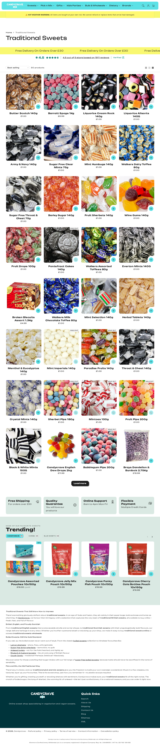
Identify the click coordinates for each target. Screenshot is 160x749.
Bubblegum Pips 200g (98, 467)
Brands (126, 5)
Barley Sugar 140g (61, 215)
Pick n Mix (46, 5)
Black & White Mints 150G (23, 469)
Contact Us (87, 710)
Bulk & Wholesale (95, 5)
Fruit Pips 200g (136, 419)
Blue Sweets (51, 536)
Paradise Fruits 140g (99, 368)
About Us (86, 703)
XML (83, 722)
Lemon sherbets (18, 645)
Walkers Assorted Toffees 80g (99, 268)
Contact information (88, 731)
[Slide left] (148, 537)
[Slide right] (152, 537)
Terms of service (68, 731)
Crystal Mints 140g (23, 419)
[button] (143, 5)
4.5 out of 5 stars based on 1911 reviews (86, 57)
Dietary (113, 5)
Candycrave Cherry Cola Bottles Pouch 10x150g (136, 584)
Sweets (31, 5)
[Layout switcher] (146, 68)
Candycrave (15, 536)
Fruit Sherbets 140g (99, 215)
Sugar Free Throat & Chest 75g (23, 217)
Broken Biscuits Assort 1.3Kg (23, 319)
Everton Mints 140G (136, 266)
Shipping (85, 706)
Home (9, 32)
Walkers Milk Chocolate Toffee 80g (61, 319)
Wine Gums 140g (136, 215)
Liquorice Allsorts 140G (136, 115)
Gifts (59, 5)
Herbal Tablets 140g (136, 317)
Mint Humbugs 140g (99, 164)
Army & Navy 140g (24, 164)
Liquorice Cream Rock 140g (98, 115)
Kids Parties (74, 5)
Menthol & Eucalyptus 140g (23, 370)
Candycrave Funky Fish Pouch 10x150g (99, 583)
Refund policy (34, 731)
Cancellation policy (110, 731)
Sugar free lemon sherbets (23, 648)
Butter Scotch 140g (23, 113)
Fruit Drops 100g (23, 266)
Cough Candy (17, 656)
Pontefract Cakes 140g (61, 268)
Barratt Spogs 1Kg (61, 113)
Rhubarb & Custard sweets (23, 653)
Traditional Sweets (25, 32)
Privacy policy (50, 731)
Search (85, 699)
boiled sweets (80, 641)
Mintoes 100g (99, 419)
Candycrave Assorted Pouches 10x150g (23, 583)
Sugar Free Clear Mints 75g (61, 166)
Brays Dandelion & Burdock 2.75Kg (136, 469)
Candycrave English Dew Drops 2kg (61, 469)
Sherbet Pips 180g (61, 419)
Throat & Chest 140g (136, 368)
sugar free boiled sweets (87, 660)
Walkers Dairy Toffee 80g (136, 166)
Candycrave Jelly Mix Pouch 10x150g (61, 583)
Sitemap (85, 718)
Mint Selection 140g (98, 317)
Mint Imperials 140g (61, 368)
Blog (83, 714)
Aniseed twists (18, 650)
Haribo (33, 536)
